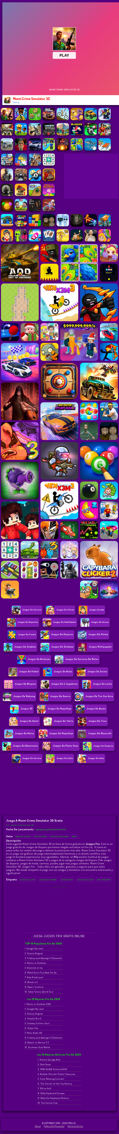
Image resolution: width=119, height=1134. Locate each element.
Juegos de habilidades (64, 622)
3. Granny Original (34, 1013)
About (38, 1126)
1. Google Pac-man (34, 948)
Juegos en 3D (67, 880)
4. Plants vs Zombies (35, 962)
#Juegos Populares (59, 836)
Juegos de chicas (65, 609)
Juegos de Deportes (28, 622)
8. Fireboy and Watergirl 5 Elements (43, 1037)
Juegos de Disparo (48, 880)
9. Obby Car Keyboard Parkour (53, 1098)
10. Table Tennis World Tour (39, 991)
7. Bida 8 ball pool (34, 977)
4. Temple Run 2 (33, 1018)
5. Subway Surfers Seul (37, 1023)
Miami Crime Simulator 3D (22, 825)
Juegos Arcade (96, 609)
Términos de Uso (75, 1126)
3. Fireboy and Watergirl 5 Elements (43, 958)
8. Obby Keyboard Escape (51, 1093)
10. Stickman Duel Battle (37, 1047)
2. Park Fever (44, 1064)
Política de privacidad (54, 1126)
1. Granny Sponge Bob (49, 1059)
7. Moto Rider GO (33, 1032)
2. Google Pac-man (34, 1008)
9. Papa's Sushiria (34, 986)
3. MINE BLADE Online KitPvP (52, 1069)
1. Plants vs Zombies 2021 (38, 1004)
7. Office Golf (44, 1088)
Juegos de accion (100, 622)
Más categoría (103, 880)
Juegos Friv (28, 866)
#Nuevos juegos (23, 836)
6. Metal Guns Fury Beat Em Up (41, 972)
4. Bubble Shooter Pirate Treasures (56, 1074)
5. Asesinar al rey (34, 967)
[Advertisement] (91, 177)
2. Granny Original (34, 953)
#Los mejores (40, 836)
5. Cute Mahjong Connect (51, 1078)
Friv (7, 825)
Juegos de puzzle (27, 634)
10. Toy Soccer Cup (48, 1102)
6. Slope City (31, 1028)
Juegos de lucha (27, 880)
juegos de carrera (31, 609)
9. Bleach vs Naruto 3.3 (37, 1042)
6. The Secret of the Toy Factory (55, 1083)
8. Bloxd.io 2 (31, 982)
